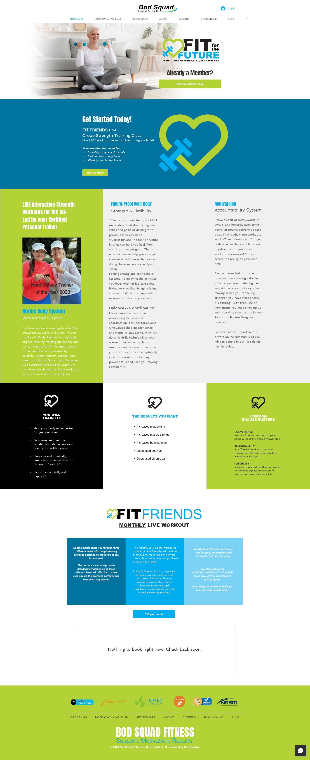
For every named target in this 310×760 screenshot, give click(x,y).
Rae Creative (192, 747)
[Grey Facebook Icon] (247, 19)
